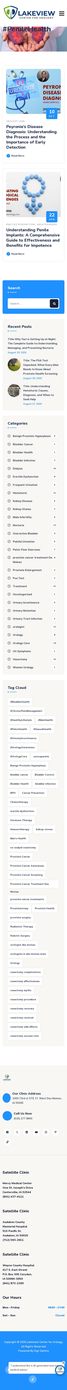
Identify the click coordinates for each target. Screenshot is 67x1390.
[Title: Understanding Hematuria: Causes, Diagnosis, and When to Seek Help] (14, 395)
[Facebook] (7, 1132)
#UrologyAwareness (22, 747)
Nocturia (18, 525)
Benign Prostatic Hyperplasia (32, 436)
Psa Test (18, 578)
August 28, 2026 (32, 378)
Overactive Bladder (25, 533)
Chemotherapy (19, 802)
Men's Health (18, 838)
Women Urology (23, 667)
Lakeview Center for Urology (44, 1342)
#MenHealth (45, 720)
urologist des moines (22, 944)
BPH (12, 792)
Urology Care (15, 121)
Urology (18, 634)
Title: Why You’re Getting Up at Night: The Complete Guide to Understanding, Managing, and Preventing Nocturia (33, 343)
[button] (60, 1370)
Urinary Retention (24, 610)
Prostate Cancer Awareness (27, 865)
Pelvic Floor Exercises (26, 549)
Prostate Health (44, 908)
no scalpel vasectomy (23, 847)
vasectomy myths (20, 990)
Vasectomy (20, 659)
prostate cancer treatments (27, 899)
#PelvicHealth (18, 729)
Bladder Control (44, 774)
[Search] (54, 303)
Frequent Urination (25, 484)
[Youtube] (36, 1132)
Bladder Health (23, 452)
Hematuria (20, 493)
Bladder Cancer (23, 444)
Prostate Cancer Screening (26, 874)
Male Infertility (22, 517)
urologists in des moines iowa (28, 953)
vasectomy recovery (22, 1008)
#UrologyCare (18, 756)
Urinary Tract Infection (27, 618)
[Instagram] (45, 1132)
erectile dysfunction (22, 811)
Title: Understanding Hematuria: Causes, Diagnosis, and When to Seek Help (38, 393)
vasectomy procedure (23, 999)
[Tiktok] (7, 1141)
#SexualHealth (42, 729)
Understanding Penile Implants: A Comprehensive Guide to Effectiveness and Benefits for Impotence (33, 237)
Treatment (20, 586)
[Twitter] (17, 1132)
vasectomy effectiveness (25, 981)
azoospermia (41, 756)
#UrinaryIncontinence (23, 738)
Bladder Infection (24, 460)
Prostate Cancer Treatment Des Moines (29, 885)
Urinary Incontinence (26, 602)
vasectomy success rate (24, 1035)
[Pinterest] (55, 1132)
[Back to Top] (60, 1384)
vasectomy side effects (23, 1026)
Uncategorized (47, 224)
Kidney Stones (22, 509)
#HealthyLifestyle (21, 720)
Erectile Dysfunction (20, 224)
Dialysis (18, 468)
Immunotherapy (19, 829)
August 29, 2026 (17, 352)
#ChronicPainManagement (26, 710)
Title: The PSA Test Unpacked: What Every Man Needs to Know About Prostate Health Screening (41, 367)
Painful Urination (24, 541)
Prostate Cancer (20, 856)
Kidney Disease (22, 501)
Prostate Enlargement (27, 570)
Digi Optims (41, 1350)
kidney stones (44, 829)
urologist (18, 626)
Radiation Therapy (21, 926)
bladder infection (45, 783)
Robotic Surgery (20, 935)
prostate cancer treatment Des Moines (33, 560)
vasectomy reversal (22, 1017)
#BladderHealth (20, 701)
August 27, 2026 (32, 403)
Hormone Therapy (21, 820)
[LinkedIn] (26, 1132)
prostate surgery (20, 917)
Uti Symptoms (22, 651)
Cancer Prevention (33, 792)
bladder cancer (19, 774)
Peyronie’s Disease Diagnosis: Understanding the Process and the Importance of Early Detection (31, 137)
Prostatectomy (19, 908)
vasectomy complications (25, 972)
